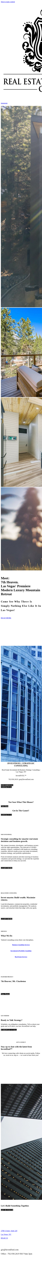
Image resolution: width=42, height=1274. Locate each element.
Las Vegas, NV (6, 1234)
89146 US (4, 1238)
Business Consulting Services (21, 945)
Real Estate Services (21, 957)
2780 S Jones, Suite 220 (9, 1231)
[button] (6, 618)
